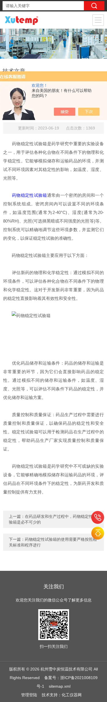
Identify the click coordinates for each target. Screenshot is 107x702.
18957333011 (97, 517)
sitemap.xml (59, 686)
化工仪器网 (72, 695)
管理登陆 (29, 695)
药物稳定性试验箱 (29, 195)
